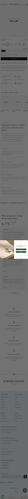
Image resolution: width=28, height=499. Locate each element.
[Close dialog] (27, 240)
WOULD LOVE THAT (21, 249)
